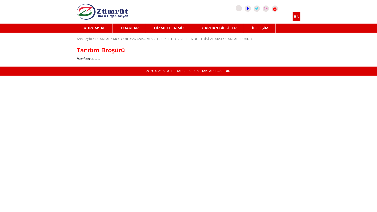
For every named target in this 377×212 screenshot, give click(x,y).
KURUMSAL (94, 28)
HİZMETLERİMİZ (169, 28)
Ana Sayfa (84, 39)
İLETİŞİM (260, 28)
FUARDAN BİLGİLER (218, 28)
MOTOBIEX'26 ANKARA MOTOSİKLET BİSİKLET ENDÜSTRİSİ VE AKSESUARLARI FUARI (181, 39)
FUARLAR (130, 28)
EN (296, 16)
